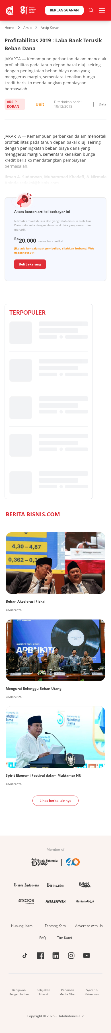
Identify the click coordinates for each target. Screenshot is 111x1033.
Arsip (27, 27)
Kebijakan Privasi (43, 992)
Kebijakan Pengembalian (19, 992)
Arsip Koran (50, 27)
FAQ (42, 937)
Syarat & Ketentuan (92, 992)
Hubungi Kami (22, 925)
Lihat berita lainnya (55, 800)
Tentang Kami (56, 925)
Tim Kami (64, 937)
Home (9, 27)
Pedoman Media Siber (67, 992)
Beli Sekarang (30, 264)
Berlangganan (64, 10)
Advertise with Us (89, 925)
